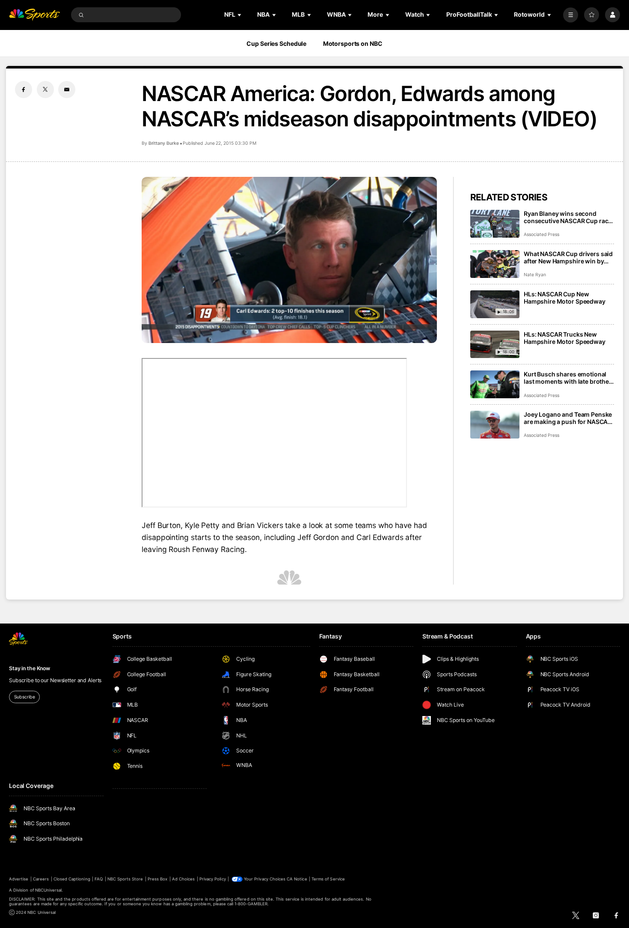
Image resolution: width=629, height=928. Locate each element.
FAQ (99, 879)
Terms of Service (328, 879)
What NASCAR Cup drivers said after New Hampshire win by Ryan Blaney (568, 257)
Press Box (157, 879)
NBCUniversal (48, 890)
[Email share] (66, 89)
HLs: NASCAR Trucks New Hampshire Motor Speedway (564, 338)
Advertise (18, 879)
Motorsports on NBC (353, 43)
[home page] (34, 15)
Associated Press (541, 234)
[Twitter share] (45, 89)
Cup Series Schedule (276, 43)
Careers (41, 879)
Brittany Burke (163, 143)
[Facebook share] (23, 89)
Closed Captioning (71, 879)
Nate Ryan (535, 275)
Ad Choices (183, 879)
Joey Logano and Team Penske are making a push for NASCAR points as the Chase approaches (568, 418)
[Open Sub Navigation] (240, 15)
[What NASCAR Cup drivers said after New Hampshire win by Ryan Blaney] (494, 264)
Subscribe (24, 697)
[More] (570, 14)
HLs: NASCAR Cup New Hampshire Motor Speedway (564, 297)
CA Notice (297, 879)
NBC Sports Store (125, 879)
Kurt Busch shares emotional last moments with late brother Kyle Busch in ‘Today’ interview (567, 377)
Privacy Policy (212, 879)
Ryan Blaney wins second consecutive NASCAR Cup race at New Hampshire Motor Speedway (567, 217)
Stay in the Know (29, 668)
